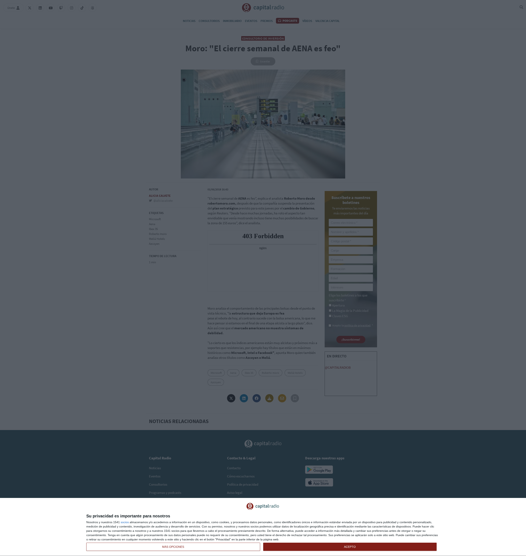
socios (125, 522)
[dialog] (263, 527)
